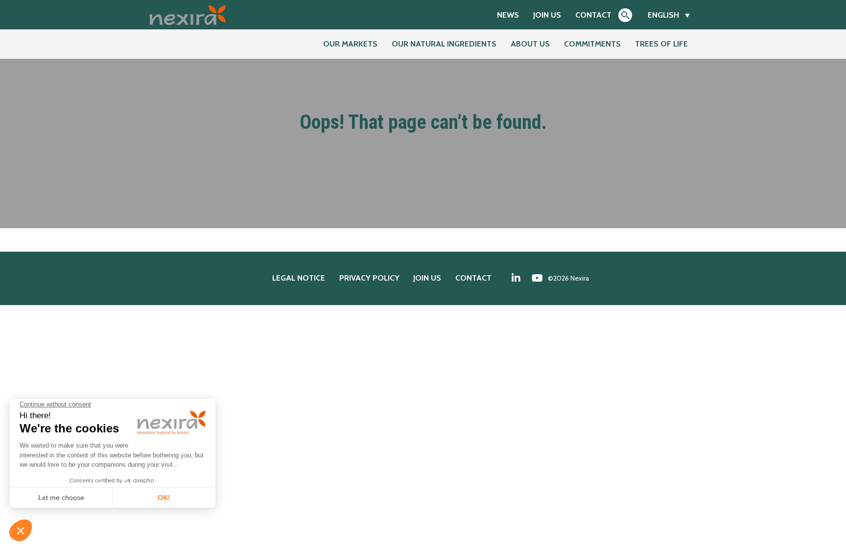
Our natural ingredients (444, 43)
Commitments (592, 43)
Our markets (350, 43)
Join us (547, 15)
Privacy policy (369, 278)
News (508, 15)
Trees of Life (661, 43)
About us (530, 43)
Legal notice (298, 278)
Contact (593, 15)
